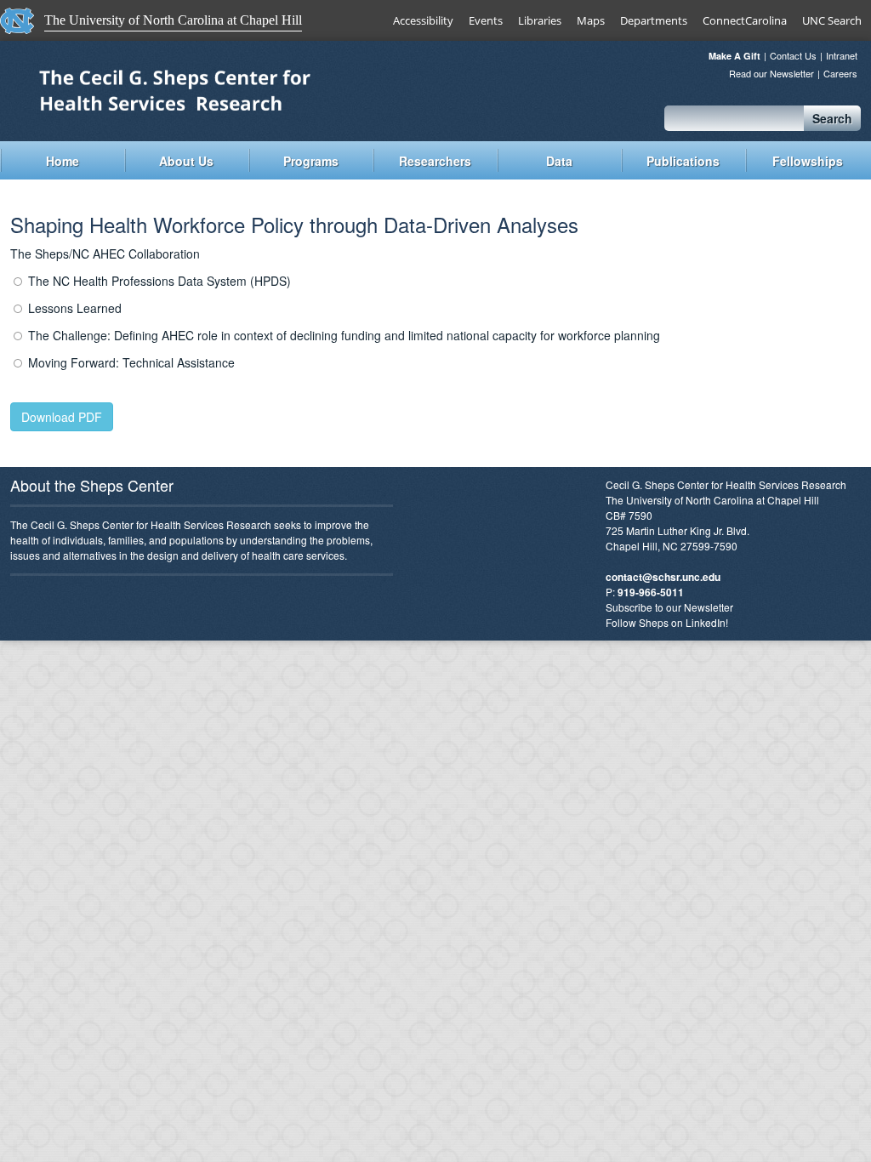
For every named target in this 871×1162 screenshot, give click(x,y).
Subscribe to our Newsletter (669, 607)
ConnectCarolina (745, 20)
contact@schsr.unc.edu (663, 576)
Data (559, 160)
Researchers (435, 160)
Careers (840, 73)
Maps (591, 20)
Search (832, 118)
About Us (186, 160)
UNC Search (832, 20)
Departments (653, 20)
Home (62, 160)
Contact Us (793, 55)
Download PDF (61, 416)
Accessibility (423, 20)
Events (486, 20)
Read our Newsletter (771, 73)
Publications (683, 160)
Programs (311, 160)
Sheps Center (218, 89)
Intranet (841, 55)
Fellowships (807, 160)
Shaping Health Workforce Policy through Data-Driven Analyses (294, 224)
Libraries (539, 20)
